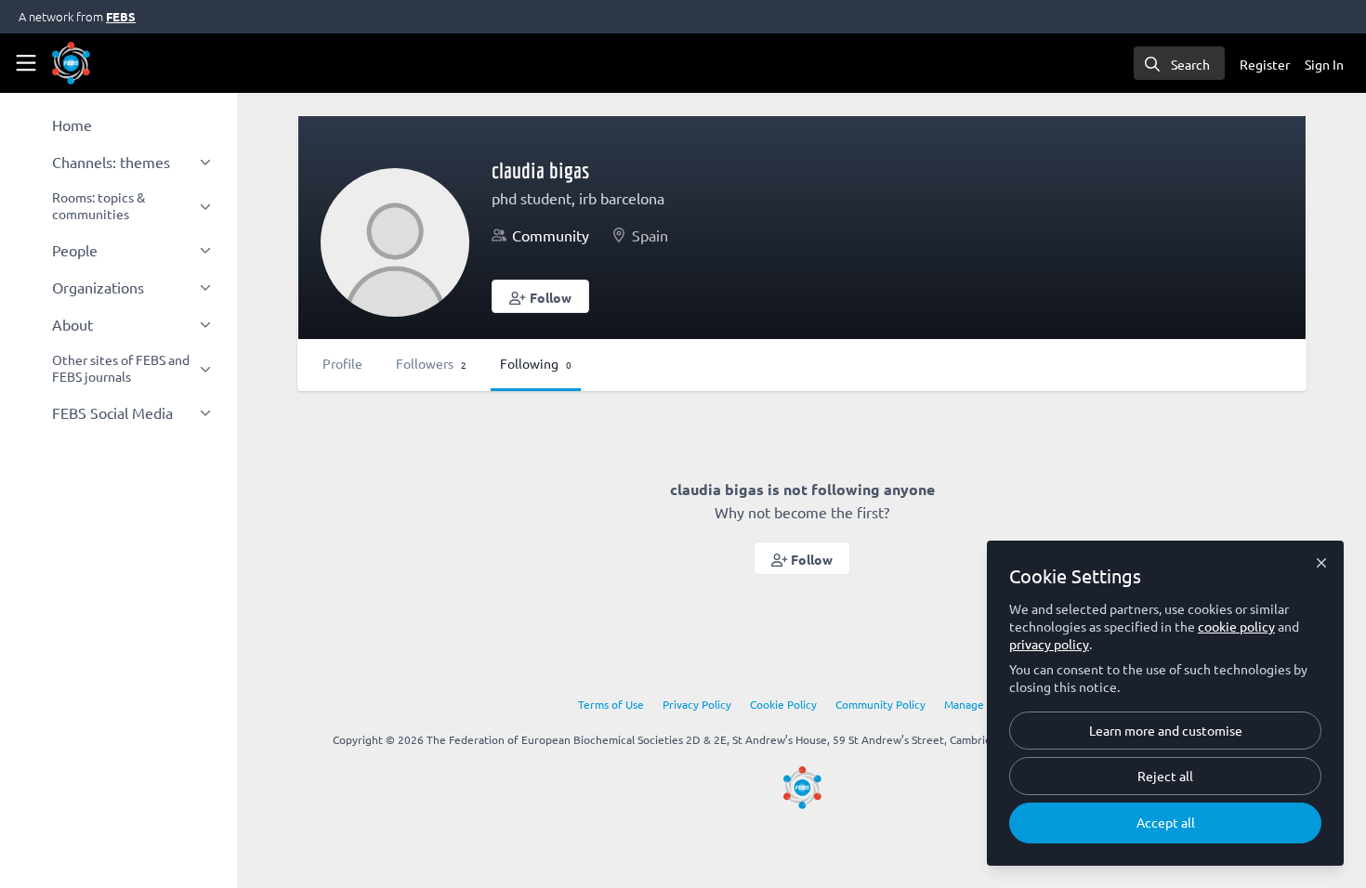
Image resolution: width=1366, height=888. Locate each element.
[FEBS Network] (802, 787)
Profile (342, 363)
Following (535, 363)
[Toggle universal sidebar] (26, 63)
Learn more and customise (1165, 730)
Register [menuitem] (1265, 64)
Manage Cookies (985, 704)
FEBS (121, 16)
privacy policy (1049, 643)
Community (550, 235)
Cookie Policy (783, 704)
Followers (431, 363)
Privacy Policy (697, 704)
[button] (540, 296)
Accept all (1165, 822)
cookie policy (1236, 626)
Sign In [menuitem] (1324, 64)
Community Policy (880, 704)
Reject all (1165, 775)
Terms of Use (611, 704)
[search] (1179, 63)
